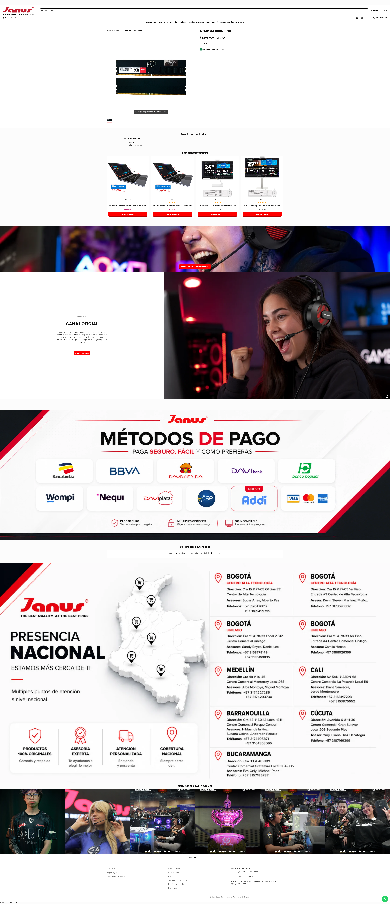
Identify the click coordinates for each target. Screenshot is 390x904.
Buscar (171, 876)
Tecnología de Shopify (241, 897)
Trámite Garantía (114, 868)
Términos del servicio (177, 880)
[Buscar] (366, 11)
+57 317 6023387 (381, 18)
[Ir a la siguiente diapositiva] (283, 188)
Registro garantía (114, 872)
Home (109, 30)
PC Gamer (161, 22)
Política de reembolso (177, 884)
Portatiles (191, 22)
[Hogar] (18, 11)
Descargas (222, 22)
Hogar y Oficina (172, 22)
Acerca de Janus (175, 868)
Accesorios (200, 22)
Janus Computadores (224, 897)
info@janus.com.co (364, 18)
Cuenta (374, 11)
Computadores (151, 22)
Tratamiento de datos (116, 876)
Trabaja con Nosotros (236, 22)
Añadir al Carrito (128, 214)
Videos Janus (173, 872)
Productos (118, 30)
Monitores (182, 22)
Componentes (210, 22)
